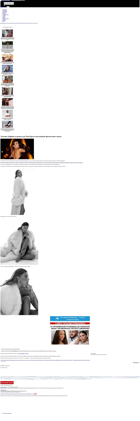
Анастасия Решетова (48, 376)
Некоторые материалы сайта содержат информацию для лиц (24, 393)
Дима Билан (8, 377)
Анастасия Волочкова (31, 376)
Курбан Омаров (89, 377)
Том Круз (27, 353)
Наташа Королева (8, 378)
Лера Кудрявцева (95, 377)
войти (8, 6)
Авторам (2, 393)
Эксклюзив (5, 9)
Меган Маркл (126, 377)
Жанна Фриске (31, 377)
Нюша (19, 378)
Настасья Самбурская (133, 377)
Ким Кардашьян (61, 377)
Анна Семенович (80, 376)
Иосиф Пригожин (43, 377)
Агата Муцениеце (3, 376)
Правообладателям (7, 393)
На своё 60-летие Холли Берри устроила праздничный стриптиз (7, 96)
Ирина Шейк (49, 377)
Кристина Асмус (68, 377)
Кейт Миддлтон (55, 377)
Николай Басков (15, 378)
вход (1, 1)
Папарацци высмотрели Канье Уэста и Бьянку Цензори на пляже (7, 74)
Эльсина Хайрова (21, 353)
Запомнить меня (8, 5)
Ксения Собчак (82, 377)
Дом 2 (27, 377)
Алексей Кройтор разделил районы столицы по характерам (7, 119)
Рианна (56, 378)
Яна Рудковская (89, 378)
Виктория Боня (108, 376)
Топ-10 (4, 16)
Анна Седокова (74, 376)
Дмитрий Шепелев (22, 377)
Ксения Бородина (75, 377)
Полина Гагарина (44, 378)
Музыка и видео (6, 18)
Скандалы (4, 12)
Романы (4, 13)
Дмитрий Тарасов (14, 377)
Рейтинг (4, 20)
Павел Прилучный (37, 378)
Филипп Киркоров (82, 378)
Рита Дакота (60, 378)
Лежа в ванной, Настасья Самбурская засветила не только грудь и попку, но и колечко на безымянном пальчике (21, 360)
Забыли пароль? (3, 6)
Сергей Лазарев (72, 378)
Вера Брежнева (101, 376)
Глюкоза (127, 376)
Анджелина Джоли (56, 376)
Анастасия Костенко (40, 376)
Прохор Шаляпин (51, 378)
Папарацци (5, 11)
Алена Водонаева (10, 376)
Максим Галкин (112, 377)
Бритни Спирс (92, 376)
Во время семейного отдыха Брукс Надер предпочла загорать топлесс (7, 63)
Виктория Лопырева (122, 376)
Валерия (97, 376)
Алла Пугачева (24, 376)
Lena (94, 353)
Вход (3, 21)
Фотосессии (5, 10)
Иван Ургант (37, 377)
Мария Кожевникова (119, 377)
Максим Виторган (105, 377)
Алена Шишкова (17, 376)
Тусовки (4, 15)
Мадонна (100, 377)
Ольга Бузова (31, 378)
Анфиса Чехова (87, 376)
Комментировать (136, 362)
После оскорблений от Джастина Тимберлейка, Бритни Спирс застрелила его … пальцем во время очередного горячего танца (66, 360)
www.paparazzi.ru (3, 387)
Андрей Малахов (63, 376)
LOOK (4, 17)
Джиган (4, 377)
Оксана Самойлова (24, 378)
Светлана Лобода (66, 378)
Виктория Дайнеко (114, 376)
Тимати (76, 378)
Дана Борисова (132, 376)
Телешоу (4, 19)
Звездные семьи (6, 14)
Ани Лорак (68, 376)
